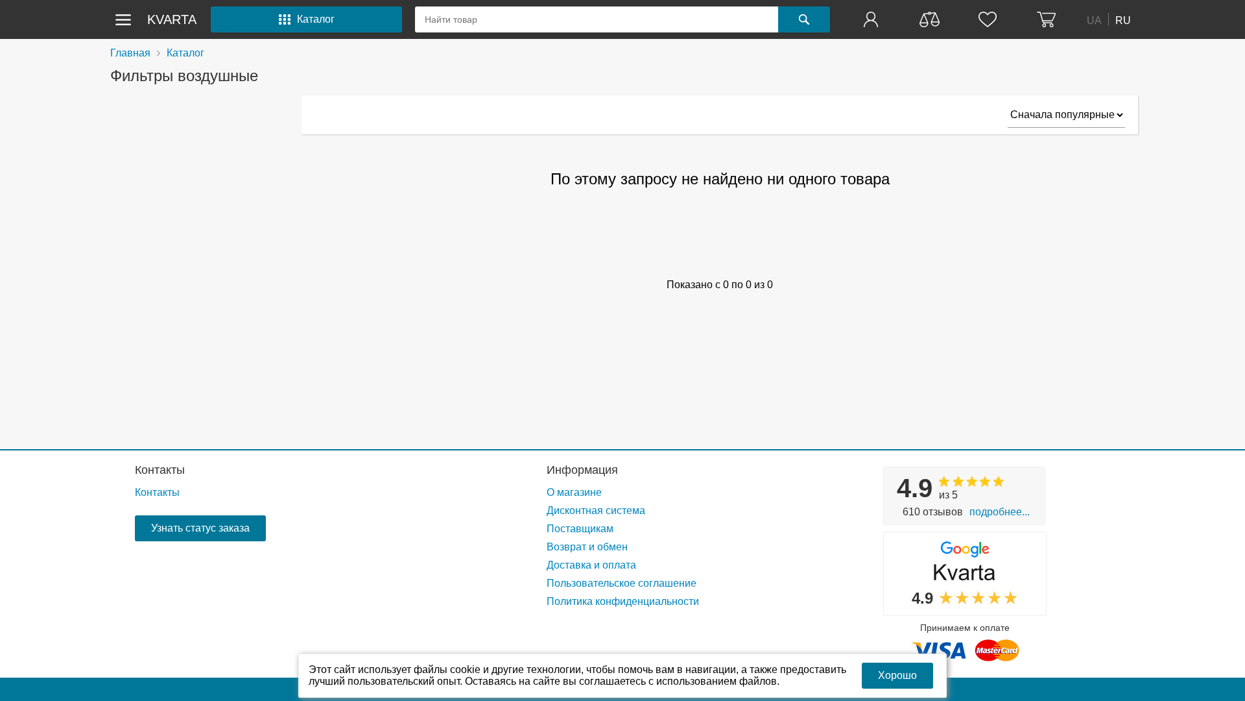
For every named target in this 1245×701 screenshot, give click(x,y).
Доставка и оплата (591, 565)
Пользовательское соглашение (621, 583)
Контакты (160, 469)
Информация (582, 469)
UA (1094, 20)
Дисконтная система (596, 510)
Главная (130, 52)
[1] (872, 19)
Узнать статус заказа (200, 528)
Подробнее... (999, 511)
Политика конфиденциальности (623, 601)
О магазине (574, 492)
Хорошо (897, 675)
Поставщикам (580, 528)
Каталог (185, 52)
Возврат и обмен (587, 546)
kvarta (171, 19)
